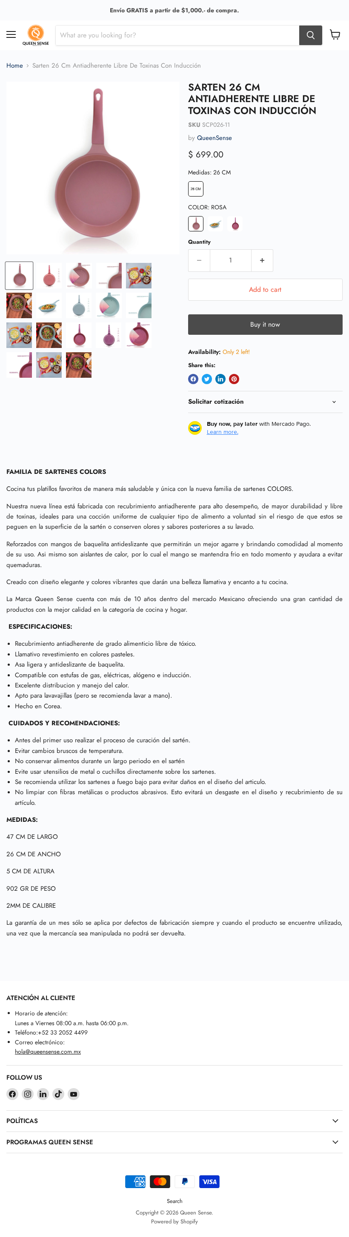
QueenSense (214, 138)
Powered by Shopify (174, 1221)
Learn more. (222, 432)
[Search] (310, 35)
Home (14, 65)
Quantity (199, 242)
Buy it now (265, 324)
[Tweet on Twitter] (207, 379)
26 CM (195, 189)
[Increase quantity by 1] (262, 260)
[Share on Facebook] (193, 379)
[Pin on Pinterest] (234, 379)
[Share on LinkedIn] (220, 379)
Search (175, 1201)
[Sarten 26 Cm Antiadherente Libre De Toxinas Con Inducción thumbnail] (19, 275)
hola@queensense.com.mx (48, 1051)
